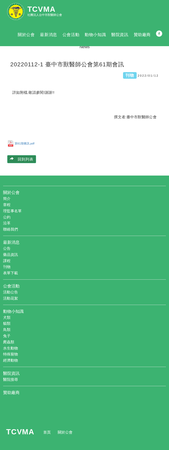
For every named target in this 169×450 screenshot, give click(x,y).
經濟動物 (10, 360)
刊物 (7, 267)
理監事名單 (12, 211)
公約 (7, 217)
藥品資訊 (10, 255)
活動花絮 (10, 298)
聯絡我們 (10, 229)
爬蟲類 (8, 342)
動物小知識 (95, 34)
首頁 (47, 432)
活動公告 (10, 292)
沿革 (7, 223)
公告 (7, 248)
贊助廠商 (142, 34)
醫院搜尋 (10, 379)
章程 (7, 205)
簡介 (7, 199)
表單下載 (10, 273)
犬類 (7, 317)
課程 (7, 261)
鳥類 (7, 330)
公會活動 (70, 34)
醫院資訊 (119, 34)
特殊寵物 (10, 354)
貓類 (7, 323)
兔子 (7, 336)
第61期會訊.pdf (24, 143)
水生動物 (10, 348)
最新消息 (48, 34)
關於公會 (26, 34)
